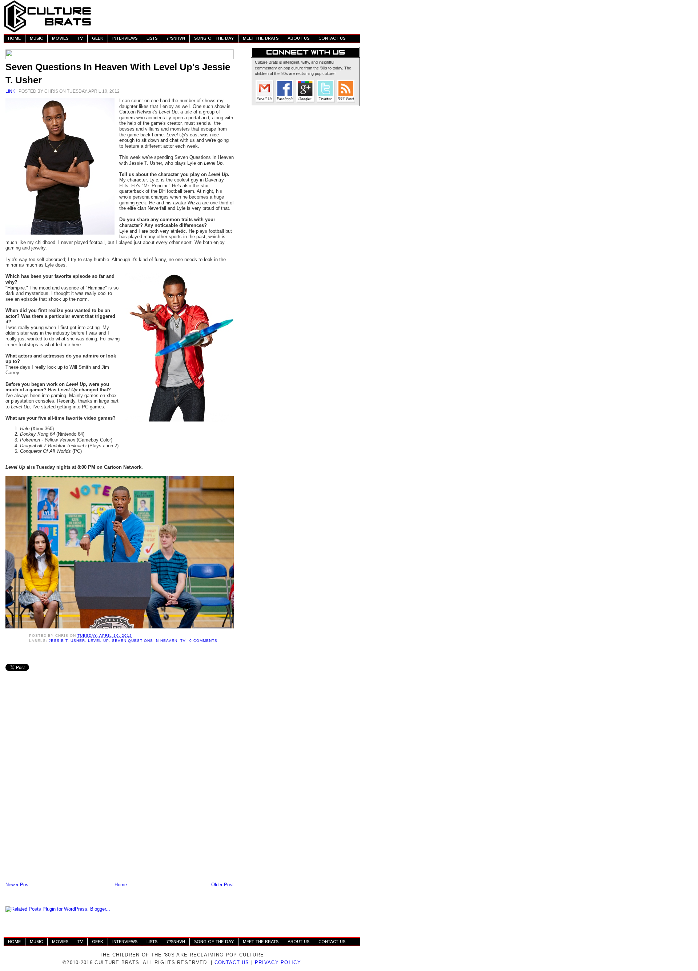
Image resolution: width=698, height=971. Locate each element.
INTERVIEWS (124, 38)
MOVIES (60, 38)
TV (80, 38)
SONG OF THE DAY (214, 38)
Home (121, 884)
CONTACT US (331, 38)
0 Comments (203, 641)
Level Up (98, 641)
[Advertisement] (227, 16)
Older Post (222, 884)
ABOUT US (298, 38)
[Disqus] (119, 785)
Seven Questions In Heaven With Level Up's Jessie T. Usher (117, 73)
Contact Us (231, 962)
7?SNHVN (176, 38)
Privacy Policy (278, 962)
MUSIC (36, 38)
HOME (14, 38)
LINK (10, 91)
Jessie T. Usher (67, 641)
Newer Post (17, 884)
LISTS (152, 38)
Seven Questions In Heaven (144, 641)
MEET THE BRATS (260, 38)
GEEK (97, 38)
